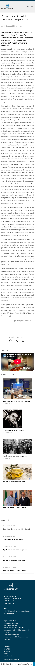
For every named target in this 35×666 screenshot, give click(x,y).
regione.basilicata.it (10, 621)
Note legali (7, 651)
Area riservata (8, 656)
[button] (32, 6)
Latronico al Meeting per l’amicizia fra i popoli (16, 401)
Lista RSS (7, 649)
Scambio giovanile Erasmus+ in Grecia (14, 481)
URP (5, 609)
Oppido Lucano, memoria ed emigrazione (15, 456)
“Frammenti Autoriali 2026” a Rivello (13, 430)
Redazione (7, 639)
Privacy (6, 654)
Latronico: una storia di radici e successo (15, 507)
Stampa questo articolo (24, 321)
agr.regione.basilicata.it (11, 623)
